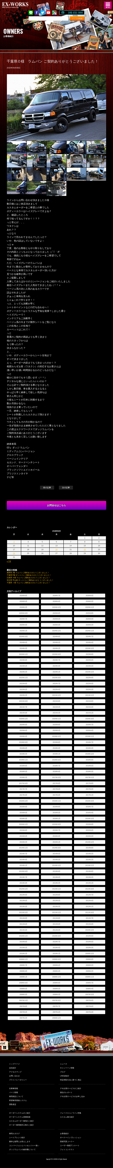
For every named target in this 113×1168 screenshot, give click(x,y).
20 (56, 550)
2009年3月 (56, 971)
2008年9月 (56, 983)
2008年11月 (89, 977)
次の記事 (66, 487)
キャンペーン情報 (67, 1068)
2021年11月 (89, 695)
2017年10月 (23, 783)
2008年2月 (56, 994)
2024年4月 (89, 642)
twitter (42, 12)
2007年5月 (23, 1012)
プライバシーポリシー (18, 1080)
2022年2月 (23, 695)
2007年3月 (89, 1012)
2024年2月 (56, 648)
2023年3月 (89, 666)
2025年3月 (56, 625)
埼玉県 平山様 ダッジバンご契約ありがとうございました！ (30, 580)
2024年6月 (23, 642)
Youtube (48, 12)
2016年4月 (89, 812)
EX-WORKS (19, 5)
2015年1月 (56, 842)
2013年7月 (23, 877)
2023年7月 (56, 660)
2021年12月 (56, 695)
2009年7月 (23, 965)
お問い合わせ (14, 1076)
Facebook (36, 12)
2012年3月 (23, 906)
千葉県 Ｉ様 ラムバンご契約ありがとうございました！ (28, 583)
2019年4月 (56, 748)
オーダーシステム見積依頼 (19, 1117)
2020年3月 (23, 736)
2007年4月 (56, 1012)
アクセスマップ (15, 1072)
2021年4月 (89, 707)
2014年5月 (89, 854)
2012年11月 (56, 889)
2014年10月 (56, 848)
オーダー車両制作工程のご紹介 (21, 1125)
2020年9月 (23, 724)
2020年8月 (56, 724)
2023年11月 (23, 654)
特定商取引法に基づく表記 (70, 1080)
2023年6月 (89, 660)
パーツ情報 (13, 1092)
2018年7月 (56, 766)
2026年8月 (23, 595)
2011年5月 (56, 924)
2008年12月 (56, 977)
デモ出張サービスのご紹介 (70, 1088)
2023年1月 (56, 672)
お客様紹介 (64, 1134)
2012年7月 (89, 895)
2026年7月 (56, 595)
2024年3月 (23, 648)
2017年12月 (56, 777)
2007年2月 (23, 1018)
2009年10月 (56, 959)
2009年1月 (23, 977)
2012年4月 (89, 900)
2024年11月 (89, 631)
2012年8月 (56, 895)
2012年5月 (56, 900)
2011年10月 (89, 912)
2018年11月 (23, 760)
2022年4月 (56, 689)
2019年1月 (56, 754)
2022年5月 (23, 689)
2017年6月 (56, 789)
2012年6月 (23, 900)
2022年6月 (89, 683)
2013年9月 (56, 871)
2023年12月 (89, 648)
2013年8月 (89, 871)
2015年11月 (23, 824)
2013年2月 (56, 883)
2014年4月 (23, 859)
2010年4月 (56, 947)
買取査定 (12, 1104)
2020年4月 (89, 730)
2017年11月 (89, 777)
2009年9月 (89, 959)
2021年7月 (23, 707)
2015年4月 (56, 836)
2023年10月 (56, 654)
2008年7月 (89, 983)
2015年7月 (56, 830)
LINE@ (31, 12)
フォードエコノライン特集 (70, 1113)
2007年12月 (89, 994)
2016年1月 (56, 818)
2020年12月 (23, 719)
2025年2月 (89, 625)
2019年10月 (23, 742)
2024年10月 (23, 636)
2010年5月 (23, 947)
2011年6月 (23, 924)
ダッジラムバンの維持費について (22, 1149)
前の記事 (47, 487)
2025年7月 (23, 619)
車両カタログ (14, 1134)
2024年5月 (56, 642)
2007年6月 (89, 1006)
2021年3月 (23, 713)
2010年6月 (89, 942)
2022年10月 (56, 677)
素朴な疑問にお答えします (19, 1142)
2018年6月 (89, 766)
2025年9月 (56, 613)
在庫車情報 (13, 1088)
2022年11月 (23, 677)
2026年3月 (89, 601)
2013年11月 (89, 865)
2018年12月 (89, 754)
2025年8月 (89, 613)
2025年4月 (23, 625)
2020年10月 (89, 719)
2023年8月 (23, 660)
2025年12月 (56, 607)
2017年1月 (89, 795)
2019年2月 (23, 754)
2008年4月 (89, 989)
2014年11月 (23, 848)
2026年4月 (56, 601)
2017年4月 (23, 795)
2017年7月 (23, 789)
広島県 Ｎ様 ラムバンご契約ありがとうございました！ (28, 578)
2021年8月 (89, 701)
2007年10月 (56, 1000)
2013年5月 (89, 877)
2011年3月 (23, 930)
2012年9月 (23, 895)
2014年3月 (56, 859)
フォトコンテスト (67, 1149)
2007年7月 (56, 1006)
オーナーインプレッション (70, 1138)
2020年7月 (89, 724)
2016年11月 (56, 801)
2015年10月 (56, 824)
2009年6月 (56, 965)
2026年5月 (23, 601)
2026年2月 (23, 607)
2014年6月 (56, 854)
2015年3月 (89, 836)
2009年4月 (23, 971)
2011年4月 (89, 924)
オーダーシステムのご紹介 (19, 1113)
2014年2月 (89, 859)
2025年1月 (23, 631)
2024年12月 (56, 631)
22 (85, 550)
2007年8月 (23, 1006)
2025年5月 (89, 619)
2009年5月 (89, 965)
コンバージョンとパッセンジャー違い (24, 1145)
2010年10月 (56, 936)
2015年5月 (23, 836)
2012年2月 (56, 906)
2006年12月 (56, 1018)
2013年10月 (23, 871)
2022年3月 (89, 689)
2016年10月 (89, 801)
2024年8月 (56, 636)
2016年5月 (56, 812)
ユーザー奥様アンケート (69, 1145)
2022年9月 (89, 677)
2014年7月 (23, 854)
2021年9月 (56, 701)
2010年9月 (89, 936)
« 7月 (9, 561)
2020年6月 (23, 730)
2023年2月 (23, 672)
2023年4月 (56, 666)
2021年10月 (23, 701)
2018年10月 (56, 760)
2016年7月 (89, 807)
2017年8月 (89, 783)
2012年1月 (89, 906)
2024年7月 (89, 636)
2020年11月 (56, 719)
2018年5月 (23, 771)
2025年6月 (56, 619)
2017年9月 (56, 783)
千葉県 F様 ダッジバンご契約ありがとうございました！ (29, 575)
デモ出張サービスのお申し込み (72, 1096)
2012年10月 (89, 889)
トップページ (14, 1064)
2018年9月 (89, 760)
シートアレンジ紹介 (17, 1138)
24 (14, 553)
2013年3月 (23, 883)
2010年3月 (89, 947)
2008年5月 (56, 989)
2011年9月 (23, 918)
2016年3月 (23, 818)
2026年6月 (89, 595)
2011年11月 (56, 912)
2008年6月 (23, 989)
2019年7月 (89, 742)
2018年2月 (23, 777)
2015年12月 (89, 818)
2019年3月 (89, 748)
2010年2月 (23, 953)
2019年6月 (23, 748)
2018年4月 (56, 771)
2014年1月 (23, 865)
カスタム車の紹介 (67, 1117)
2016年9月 (23, 807)
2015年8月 (23, 830)
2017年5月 (89, 789)
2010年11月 (23, 936)
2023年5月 (23, 666)
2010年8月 (23, 942)
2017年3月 (56, 795)
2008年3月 (23, 994)
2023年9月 (89, 654)
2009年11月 (23, 959)
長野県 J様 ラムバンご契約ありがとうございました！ (28, 573)
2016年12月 (23, 801)
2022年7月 (56, 683)
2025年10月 (23, 613)
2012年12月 (23, 889)
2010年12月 (89, 930)
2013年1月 (89, 883)
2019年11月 (89, 736)
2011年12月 (23, 912)
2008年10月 (23, 983)
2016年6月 (23, 812)
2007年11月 (23, 1000)
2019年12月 (56, 736)
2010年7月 (56, 942)
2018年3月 (89, 771)
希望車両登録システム (18, 1100)
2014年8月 (89, 848)
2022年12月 (89, 672)
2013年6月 (56, 877)
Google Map (54, 12)
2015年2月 (23, 842)
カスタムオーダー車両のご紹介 (21, 1121)
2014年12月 (89, 842)
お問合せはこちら (56, 505)
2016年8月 (56, 807)
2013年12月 (56, 865)
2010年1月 (56, 953)
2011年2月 (56, 930)
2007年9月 (89, 1000)
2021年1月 (89, 713)
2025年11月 (89, 607)
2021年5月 (56, 707)
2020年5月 (56, 730)
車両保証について (16, 1096)
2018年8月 (23, 766)
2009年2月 (89, 971)
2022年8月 (23, 683)
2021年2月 (56, 713)
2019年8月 (56, 742)
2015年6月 (89, 830)
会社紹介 (12, 1068)
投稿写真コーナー (67, 1142)
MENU (108, 5)
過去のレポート (66, 1092)
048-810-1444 (75, 12)
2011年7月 (89, 918)
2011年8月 (56, 918)
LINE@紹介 (64, 1076)
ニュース (63, 1064)
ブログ (62, 1072)
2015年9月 (89, 824)
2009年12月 (89, 953)
